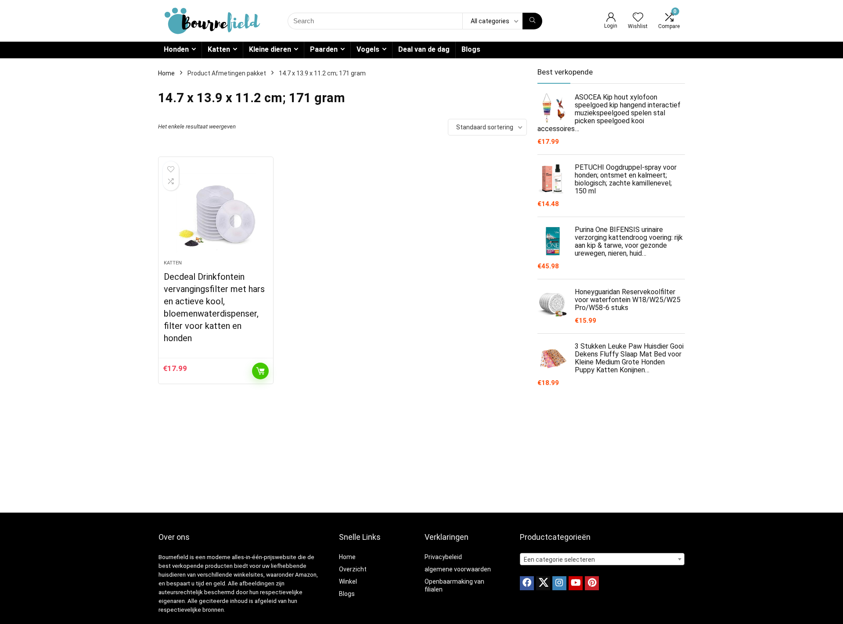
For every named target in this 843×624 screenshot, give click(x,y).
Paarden (324, 49)
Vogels (368, 49)
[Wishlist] (638, 18)
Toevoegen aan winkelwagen (260, 371)
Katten (219, 49)
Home (166, 73)
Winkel (348, 581)
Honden (176, 49)
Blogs (470, 49)
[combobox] (602, 559)
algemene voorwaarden (458, 569)
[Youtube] (576, 583)
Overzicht (353, 569)
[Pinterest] (592, 583)
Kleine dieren (270, 49)
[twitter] (543, 583)
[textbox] (602, 559)
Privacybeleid (443, 556)
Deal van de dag (424, 49)
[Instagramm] (559, 583)
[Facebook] (527, 583)
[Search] (532, 21)
